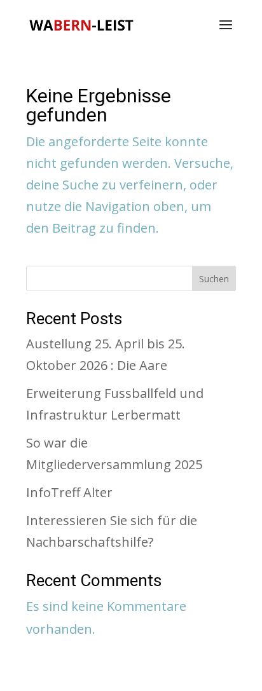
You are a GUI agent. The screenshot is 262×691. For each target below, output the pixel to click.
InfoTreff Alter (69, 492)
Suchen (214, 279)
